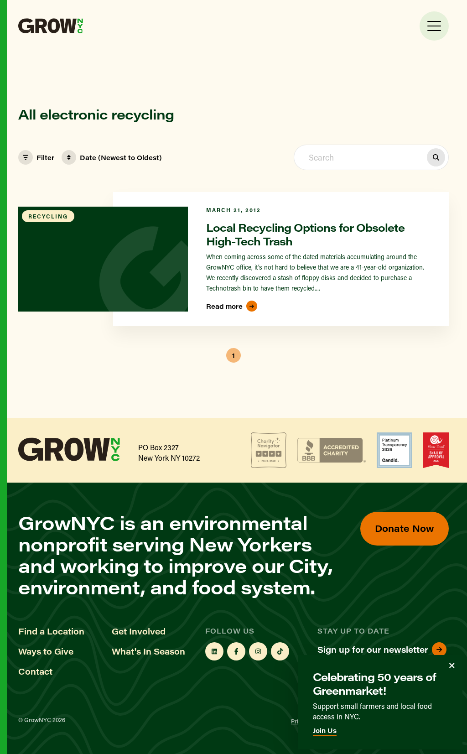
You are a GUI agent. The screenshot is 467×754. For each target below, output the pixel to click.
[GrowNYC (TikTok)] (280, 651)
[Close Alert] (452, 665)
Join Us (325, 730)
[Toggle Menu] (434, 26)
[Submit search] (436, 157)
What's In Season (148, 651)
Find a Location (51, 631)
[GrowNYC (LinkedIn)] (214, 651)
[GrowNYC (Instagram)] (258, 651)
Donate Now (404, 528)
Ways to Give (45, 651)
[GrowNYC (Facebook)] (236, 651)
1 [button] (233, 355)
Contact (35, 671)
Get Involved (139, 631)
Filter (45, 157)
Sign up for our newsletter (372, 649)
